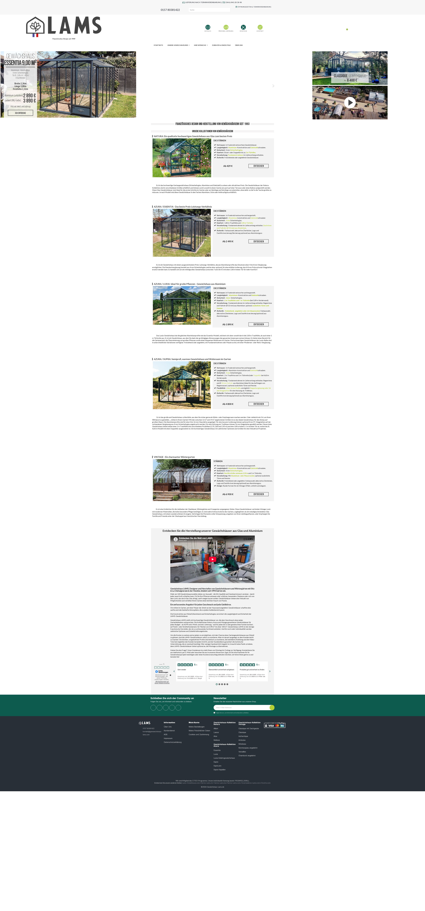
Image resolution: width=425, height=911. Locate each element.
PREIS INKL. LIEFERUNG (226, 31)
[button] (21, 84)
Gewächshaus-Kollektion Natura (225, 723)
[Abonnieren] (272, 707)
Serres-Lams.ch (207, 783)
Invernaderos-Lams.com (251, 783)
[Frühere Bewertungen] (174, 671)
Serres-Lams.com (233, 783)
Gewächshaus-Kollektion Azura (225, 745)
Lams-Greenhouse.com (191, 783)
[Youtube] (250, 11)
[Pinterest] (255, 11)
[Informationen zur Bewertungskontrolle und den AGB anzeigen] (170, 675)
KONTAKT (260, 31)
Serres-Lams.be (220, 783)
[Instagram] (260, 11)
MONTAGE (243, 31)
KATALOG (208, 31)
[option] (138, 84)
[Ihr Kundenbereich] (343, 28)
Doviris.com (265, 783)
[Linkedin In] (178, 707)
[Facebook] (245, 11)
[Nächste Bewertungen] (269, 671)
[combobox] (205, 10)
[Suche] (228, 10)
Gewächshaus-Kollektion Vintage (250, 723)
